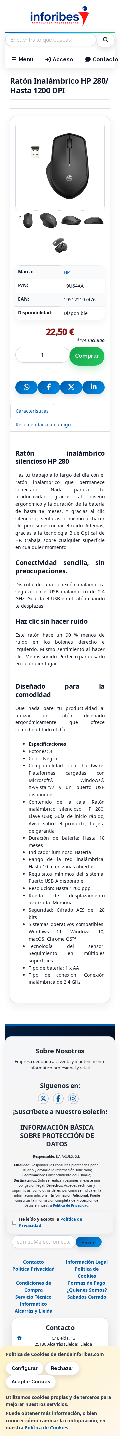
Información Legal (87, 1262)
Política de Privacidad (70, 1205)
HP (67, 272)
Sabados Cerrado (86, 1297)
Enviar (88, 1242)
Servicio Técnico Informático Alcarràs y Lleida (33, 1304)
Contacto (33, 1262)
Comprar (87, 356)
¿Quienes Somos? (87, 1290)
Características (32, 411)
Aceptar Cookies (31, 1381)
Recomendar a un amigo (43, 424)
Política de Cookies (46, 1427)
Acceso (62, 59)
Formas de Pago (86, 1283)
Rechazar (62, 1368)
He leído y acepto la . (50, 1222)
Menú (25, 59)
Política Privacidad (33, 1269)
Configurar (25, 1368)
